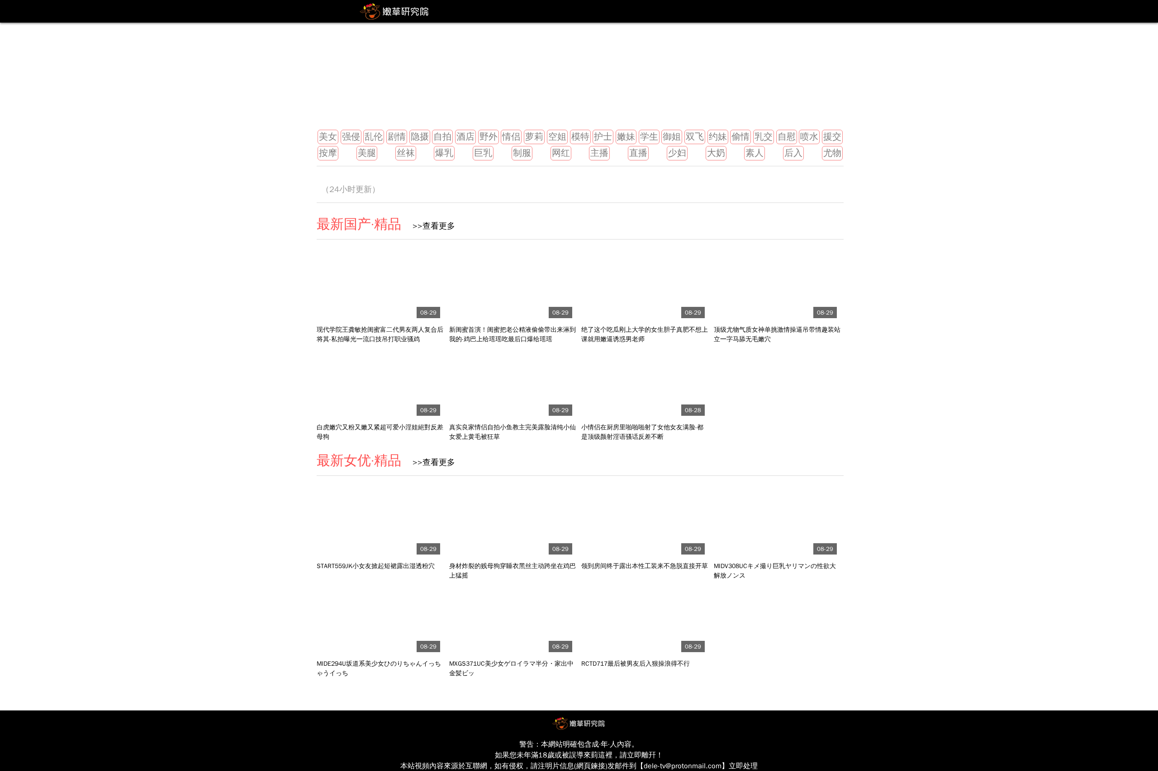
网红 (561, 153)
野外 (488, 136)
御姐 (672, 136)
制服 (522, 153)
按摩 (328, 153)
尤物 (832, 153)
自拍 (442, 136)
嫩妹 (626, 136)
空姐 (557, 136)
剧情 (397, 136)
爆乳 (444, 153)
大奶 (716, 153)
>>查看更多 (430, 226)
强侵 (351, 136)
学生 (649, 136)
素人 (754, 153)
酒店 (465, 136)
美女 (328, 136)
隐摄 (420, 136)
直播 (638, 153)
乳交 (764, 136)
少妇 (677, 153)
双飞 (695, 136)
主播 (599, 153)
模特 (580, 136)
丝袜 (406, 153)
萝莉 (534, 136)
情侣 (511, 136)
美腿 (367, 153)
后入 (793, 153)
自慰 (787, 136)
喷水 (809, 136)
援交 (832, 136)
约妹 (718, 136)
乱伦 (374, 136)
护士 (603, 136)
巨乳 (483, 153)
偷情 (740, 136)
